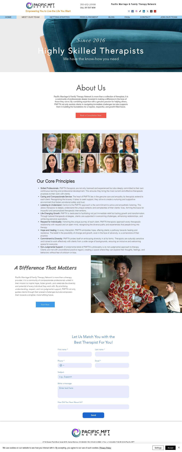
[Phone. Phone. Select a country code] (62, 365)
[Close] (178, 448)
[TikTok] (140, 11)
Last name (100, 349)
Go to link (48, 136)
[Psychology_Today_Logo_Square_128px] (129, 11)
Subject (61, 372)
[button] (51, 143)
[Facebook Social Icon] (133, 11)
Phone (61, 361)
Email (98, 361)
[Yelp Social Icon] (155, 11)
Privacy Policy (105, 447)
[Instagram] (136, 11)
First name (63, 349)
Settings (158, 447)
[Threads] (151, 11)
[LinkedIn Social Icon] (144, 11)
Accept (170, 447)
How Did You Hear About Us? (70, 402)
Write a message (65, 383)
